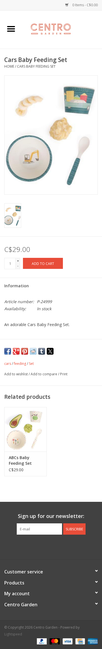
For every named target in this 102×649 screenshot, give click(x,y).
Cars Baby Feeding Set (36, 66)
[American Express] (92, 641)
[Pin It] (24, 351)
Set (31, 363)
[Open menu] (11, 28)
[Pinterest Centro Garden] (56, 546)
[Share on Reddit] (33, 351)
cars (7, 363)
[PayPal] (41, 641)
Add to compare (44, 374)
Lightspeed (13, 634)
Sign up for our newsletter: (51, 516)
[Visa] (67, 641)
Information (16, 285)
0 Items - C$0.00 (84, 5)
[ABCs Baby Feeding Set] (25, 429)
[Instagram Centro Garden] (66, 546)
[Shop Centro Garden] (62, 29)
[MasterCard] (54, 641)
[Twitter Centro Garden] (45, 546)
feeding (20, 363)
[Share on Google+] (16, 351)
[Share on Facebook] (7, 351)
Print (63, 374)
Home (9, 66)
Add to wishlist (16, 374)
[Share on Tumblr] (41, 351)
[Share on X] (50, 351)
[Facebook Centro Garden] (35, 546)
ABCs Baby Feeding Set (20, 460)
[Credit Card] (79, 641)
